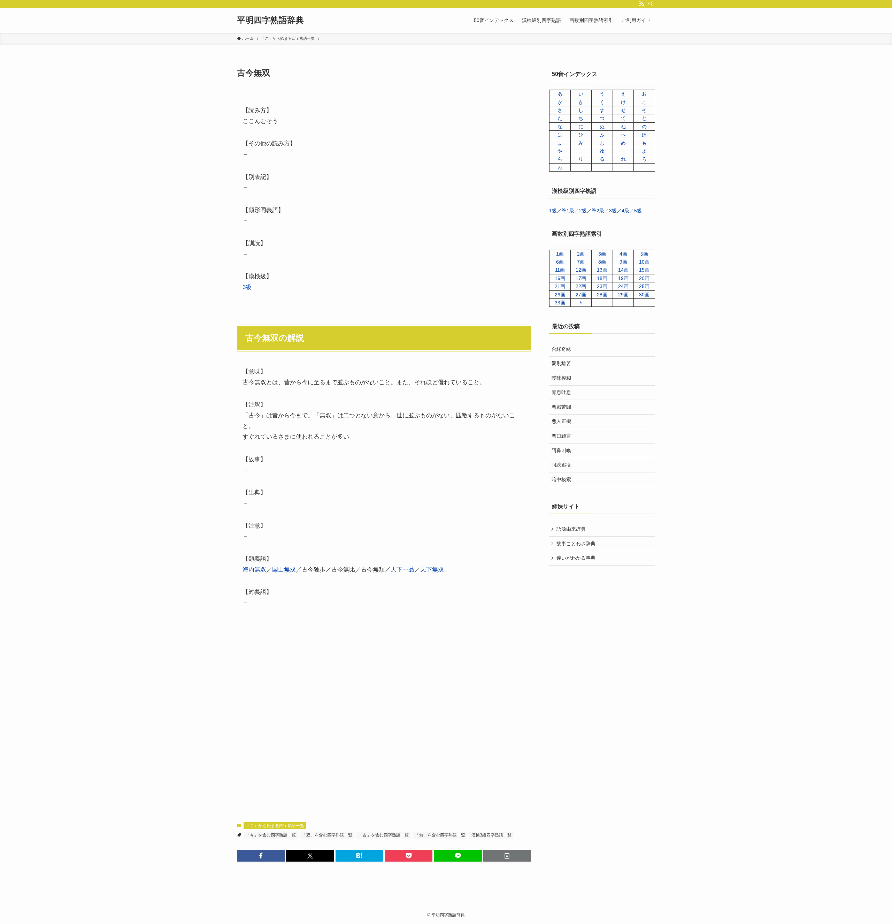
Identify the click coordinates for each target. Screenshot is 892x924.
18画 (602, 278)
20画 (644, 278)
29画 (623, 294)
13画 (602, 270)
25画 (644, 286)
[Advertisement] (384, 716)
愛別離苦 (561, 363)
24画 (623, 286)
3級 (247, 287)
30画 (644, 294)
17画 (581, 278)
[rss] (641, 4)
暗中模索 (561, 479)
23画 (602, 286)
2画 (581, 254)
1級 (553, 210)
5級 (638, 210)
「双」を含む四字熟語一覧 (327, 835)
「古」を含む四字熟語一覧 (384, 835)
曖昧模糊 (561, 378)
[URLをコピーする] (507, 856)
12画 (581, 270)
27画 (581, 294)
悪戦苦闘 (561, 407)
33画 (560, 302)
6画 (560, 262)
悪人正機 (561, 421)
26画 (560, 294)
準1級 (568, 210)
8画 (602, 262)
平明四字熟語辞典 (270, 20)
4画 (623, 254)
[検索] (650, 4)
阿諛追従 (561, 465)
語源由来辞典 (571, 529)
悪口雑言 (561, 436)
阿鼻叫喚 (561, 450)
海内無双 (254, 569)
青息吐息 (561, 392)
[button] (261, 856)
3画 (602, 254)
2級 (583, 210)
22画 (581, 286)
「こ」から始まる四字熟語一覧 (275, 825)
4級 (625, 210)
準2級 (598, 210)
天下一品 (402, 569)
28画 (602, 294)
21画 (560, 286)
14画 (623, 270)
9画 (623, 262)
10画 (644, 262)
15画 (644, 270)
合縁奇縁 (561, 349)
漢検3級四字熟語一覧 (491, 835)
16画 (560, 278)
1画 (560, 254)
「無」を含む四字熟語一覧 (440, 835)
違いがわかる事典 (575, 558)
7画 (581, 262)
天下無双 (432, 569)
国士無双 (284, 569)
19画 (623, 278)
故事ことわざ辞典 (575, 543)
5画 (644, 254)
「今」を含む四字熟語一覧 (271, 835)
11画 (560, 270)
